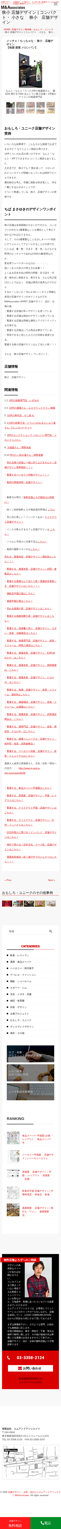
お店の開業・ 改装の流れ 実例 (18, 1073)
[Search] (50, 931)
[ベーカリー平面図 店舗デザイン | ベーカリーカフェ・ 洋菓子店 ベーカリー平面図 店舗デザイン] (30, 1150)
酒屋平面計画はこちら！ (20, 601)
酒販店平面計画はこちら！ (21, 593)
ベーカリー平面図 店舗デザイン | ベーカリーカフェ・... (38, 1156)
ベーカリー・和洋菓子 (22, 968)
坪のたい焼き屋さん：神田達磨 (26, 455)
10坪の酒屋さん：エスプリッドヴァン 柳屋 (32, 408)
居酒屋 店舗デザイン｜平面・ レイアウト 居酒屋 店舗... (36, 1175)
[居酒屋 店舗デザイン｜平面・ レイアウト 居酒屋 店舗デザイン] (30, 1167)
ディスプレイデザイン (22, 1026)
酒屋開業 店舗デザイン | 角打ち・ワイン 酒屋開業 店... (37, 1211)
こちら (51, 509)
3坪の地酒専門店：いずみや (24, 400)
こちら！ (42, 541)
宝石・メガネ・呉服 (21, 994)
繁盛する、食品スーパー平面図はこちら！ (29, 788)
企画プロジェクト (19, 1013)
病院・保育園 (17, 1000)
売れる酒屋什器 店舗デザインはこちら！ (29, 608)
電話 (47, 1523)
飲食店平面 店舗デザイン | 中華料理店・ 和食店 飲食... (37, 1193)
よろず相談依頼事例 (20, 1091)
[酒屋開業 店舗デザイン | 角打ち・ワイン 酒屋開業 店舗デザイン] (30, 1203)
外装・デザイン (18, 1007)
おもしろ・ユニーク (43, 29)
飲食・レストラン (19, 955)
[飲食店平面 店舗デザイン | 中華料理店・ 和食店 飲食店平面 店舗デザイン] (30, 1186)
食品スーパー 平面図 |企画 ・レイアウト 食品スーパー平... (37, 1139)
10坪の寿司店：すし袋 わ (20, 415)
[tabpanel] (30, 76)
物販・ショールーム (21, 981)
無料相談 (15, 1523)
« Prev (8, 880)
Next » (51, 880)
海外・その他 (17, 1033)
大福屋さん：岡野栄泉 (19, 447)
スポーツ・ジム (18, 987)
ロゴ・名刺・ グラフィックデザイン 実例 (25, 1054)
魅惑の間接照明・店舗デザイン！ (24, 482)
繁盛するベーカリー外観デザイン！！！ (28, 474)
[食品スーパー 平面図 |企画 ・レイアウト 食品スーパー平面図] (30, 1131)
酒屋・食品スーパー (21, 961)
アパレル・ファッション (23, 974)
